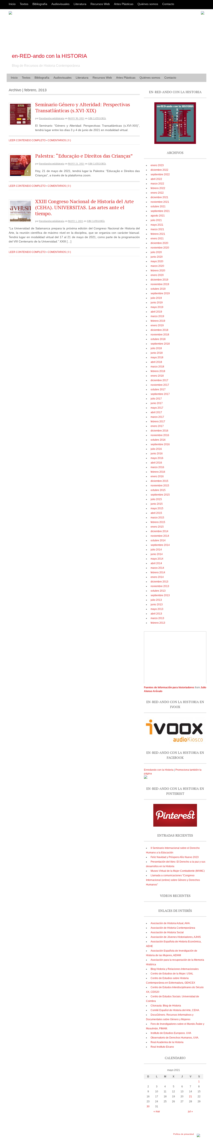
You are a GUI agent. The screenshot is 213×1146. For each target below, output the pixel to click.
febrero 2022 (158, 188)
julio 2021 (156, 220)
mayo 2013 (157, 609)
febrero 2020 (158, 270)
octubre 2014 (158, 540)
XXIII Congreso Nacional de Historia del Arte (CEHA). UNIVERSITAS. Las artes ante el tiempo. (84, 207)
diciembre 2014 (159, 531)
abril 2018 (156, 362)
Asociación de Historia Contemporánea (173, 927)
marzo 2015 (157, 517)
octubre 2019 (158, 288)
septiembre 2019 (160, 293)
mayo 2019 (157, 307)
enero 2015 (157, 526)
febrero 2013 (158, 622)
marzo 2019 (157, 316)
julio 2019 (156, 298)
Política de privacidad (183, 1134)
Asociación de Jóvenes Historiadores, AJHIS (176, 937)
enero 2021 (157, 238)
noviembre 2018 (160, 334)
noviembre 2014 (160, 535)
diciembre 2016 (159, 430)
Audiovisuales (60, 4)
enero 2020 (157, 275)
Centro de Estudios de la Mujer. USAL (172, 973)
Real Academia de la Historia (167, 1042)
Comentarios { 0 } (59, 140)
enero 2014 (157, 577)
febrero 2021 (158, 233)
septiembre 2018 (160, 343)
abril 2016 (156, 462)
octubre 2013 (158, 590)
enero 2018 (157, 375)
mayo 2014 (157, 558)
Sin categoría (97, 118)
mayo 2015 (157, 508)
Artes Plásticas (123, 4)
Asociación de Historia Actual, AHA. (170, 923)
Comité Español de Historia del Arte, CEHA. (175, 1010)
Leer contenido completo (27, 140)
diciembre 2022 (159, 169)
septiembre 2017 (160, 394)
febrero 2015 (158, 522)
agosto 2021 (158, 215)
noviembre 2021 (160, 201)
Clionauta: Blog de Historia (166, 1005)
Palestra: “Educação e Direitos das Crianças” (84, 155)
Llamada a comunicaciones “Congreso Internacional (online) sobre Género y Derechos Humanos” (173, 880)
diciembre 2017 (159, 380)
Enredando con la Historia (158, 769)
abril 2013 (156, 613)
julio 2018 (156, 348)
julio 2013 (156, 599)
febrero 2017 (158, 421)
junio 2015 (157, 503)
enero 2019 (157, 325)
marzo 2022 (157, 183)
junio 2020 (157, 256)
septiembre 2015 (160, 494)
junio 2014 (157, 554)
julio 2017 (156, 398)
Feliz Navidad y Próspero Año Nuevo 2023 (175, 857)
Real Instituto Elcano (162, 1046)
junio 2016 (157, 453)
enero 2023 (157, 165)
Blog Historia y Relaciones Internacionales (175, 969)
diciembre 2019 (159, 279)
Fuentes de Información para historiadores (169, 687)
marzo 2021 (157, 229)
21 (190, 1096)
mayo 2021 (157, 224)
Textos (24, 4)
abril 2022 (156, 179)
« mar (157, 1111)
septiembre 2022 (160, 174)
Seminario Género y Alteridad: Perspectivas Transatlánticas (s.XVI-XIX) (82, 107)
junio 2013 (157, 604)
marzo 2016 (157, 467)
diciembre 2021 (159, 197)
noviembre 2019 (160, 284)
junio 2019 (157, 302)
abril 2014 (156, 563)
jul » (190, 1111)
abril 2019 (156, 311)
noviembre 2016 (160, 435)
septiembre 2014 (160, 545)
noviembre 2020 (160, 247)
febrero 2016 (158, 471)
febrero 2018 (158, 371)
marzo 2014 (157, 567)
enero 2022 (157, 192)
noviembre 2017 (160, 384)
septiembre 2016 (160, 444)
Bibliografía (39, 4)
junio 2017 (157, 403)
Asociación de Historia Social (167, 932)
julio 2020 (156, 252)
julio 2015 (156, 499)
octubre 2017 (158, 389)
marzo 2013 (157, 618)
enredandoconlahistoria (51, 118)
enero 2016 (157, 476)
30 (148, 1106)
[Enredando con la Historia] (145, 777)
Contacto (168, 4)
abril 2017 (156, 412)
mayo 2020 (157, 261)
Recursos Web (100, 4)
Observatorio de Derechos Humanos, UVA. (175, 1037)
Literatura (80, 4)
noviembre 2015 (160, 485)
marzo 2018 (157, 366)
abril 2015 (156, 513)
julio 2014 (156, 549)
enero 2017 (157, 426)
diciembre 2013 (159, 581)
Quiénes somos (147, 4)
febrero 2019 (158, 320)
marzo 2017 (157, 416)
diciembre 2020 (159, 243)
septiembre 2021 (160, 211)
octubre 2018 (158, 339)
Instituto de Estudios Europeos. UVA (171, 1033)
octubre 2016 (158, 439)
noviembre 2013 (160, 586)
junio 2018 (157, 352)
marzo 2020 (157, 266)
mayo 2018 (157, 357)
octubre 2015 (158, 490)
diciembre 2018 (159, 330)
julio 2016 (156, 449)
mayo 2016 (157, 458)
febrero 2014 (158, 572)
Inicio (12, 4)
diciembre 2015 (159, 481)
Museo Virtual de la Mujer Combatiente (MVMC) (178, 870)
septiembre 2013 (160, 595)
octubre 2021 (158, 206)
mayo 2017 (157, 407)
